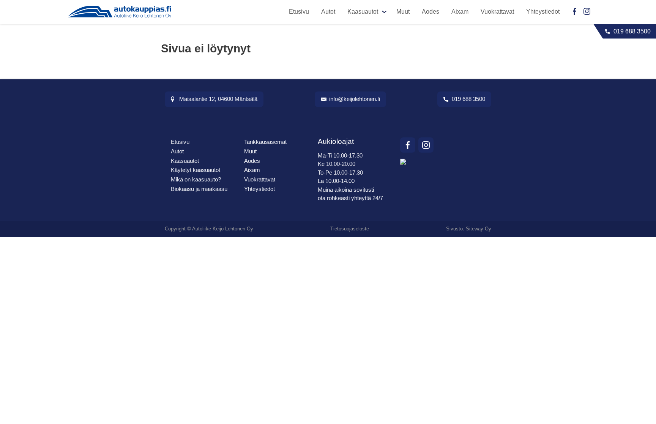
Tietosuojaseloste (349, 229)
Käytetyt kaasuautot (195, 170)
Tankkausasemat (265, 142)
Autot (328, 11)
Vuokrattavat (497, 11)
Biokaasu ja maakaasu (199, 189)
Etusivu (299, 11)
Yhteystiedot (543, 11)
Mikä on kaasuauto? (196, 179)
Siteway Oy (478, 229)
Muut (403, 11)
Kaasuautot (362, 11)
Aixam (459, 11)
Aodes (430, 11)
